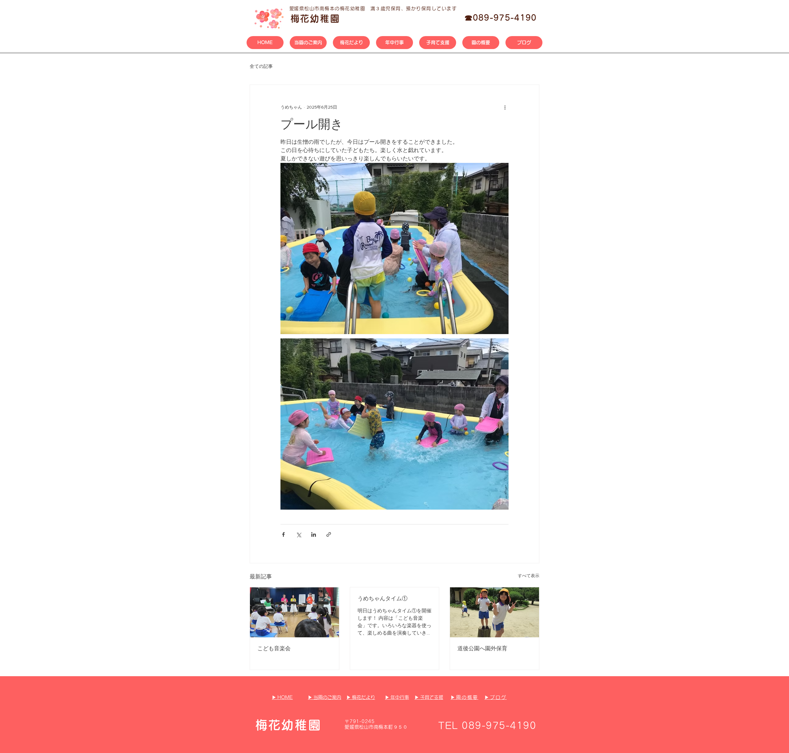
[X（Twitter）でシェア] (298, 534)
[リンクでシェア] (329, 534)
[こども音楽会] (294, 612)
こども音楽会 (274, 648)
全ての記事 (261, 66)
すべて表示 (528, 575)
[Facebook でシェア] (283, 534)
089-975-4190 (505, 18)
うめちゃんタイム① (382, 598)
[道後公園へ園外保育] (494, 612)
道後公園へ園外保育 (482, 648)
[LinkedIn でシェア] (314, 534)
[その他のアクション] (505, 107)
